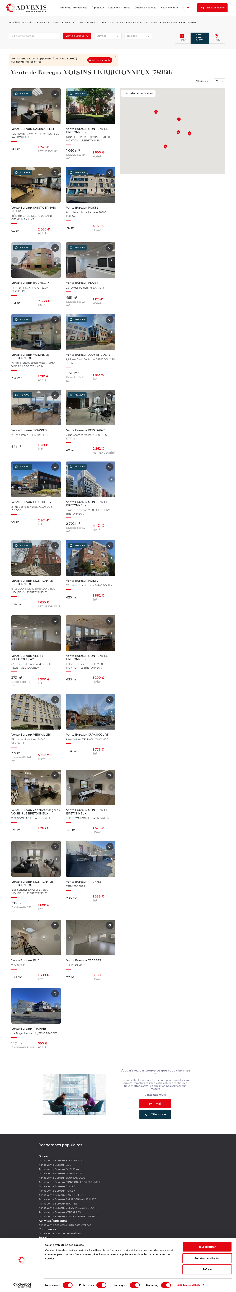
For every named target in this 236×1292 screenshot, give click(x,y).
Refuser (207, 1269)
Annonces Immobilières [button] (57, 12)
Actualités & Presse (110, 12)
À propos (89, 12)
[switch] (101, 1285)
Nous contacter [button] (202, 17)
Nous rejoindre (163, 12)
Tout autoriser (207, 1246)
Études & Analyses (136, 12)
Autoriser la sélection (207, 1258)
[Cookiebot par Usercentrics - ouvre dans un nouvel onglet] (22, 1285)
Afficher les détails (188, 1285)
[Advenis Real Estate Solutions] (26, 12)
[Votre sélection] (189, 7)
